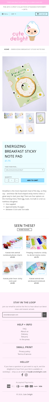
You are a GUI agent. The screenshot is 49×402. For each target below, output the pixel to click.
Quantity (8, 177)
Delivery (24, 334)
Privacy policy (24, 351)
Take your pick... (11, 167)
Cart (42, 14)
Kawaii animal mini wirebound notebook (36, 279)
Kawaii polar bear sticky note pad (12, 279)
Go (44, 314)
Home (6, 49)
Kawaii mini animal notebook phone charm (12, 253)
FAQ (24, 329)
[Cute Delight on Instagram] (26, 375)
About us (24, 331)
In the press (24, 339)
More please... (24, 229)
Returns (24, 337)
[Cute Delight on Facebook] (22, 375)
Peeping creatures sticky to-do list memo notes (36, 253)
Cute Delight (28, 394)
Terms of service (24, 354)
